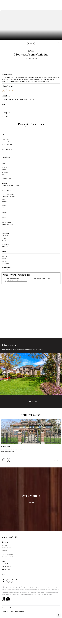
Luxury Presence (15, 608)
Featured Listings (6, 566)
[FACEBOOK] (3, 581)
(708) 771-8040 (5, 545)
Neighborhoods (6, 569)
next (33, 43)
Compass (42, 586)
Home (3, 561)
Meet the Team (6, 564)
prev (29, 43)
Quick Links (5, 574)
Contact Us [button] (31, 502)
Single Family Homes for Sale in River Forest (16, 281)
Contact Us (5, 572)
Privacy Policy (19, 611)
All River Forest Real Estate (12, 278)
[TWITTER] (16, 581)
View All (55, 460)
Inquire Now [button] (31, 64)
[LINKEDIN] (12, 581)
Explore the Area (31, 401)
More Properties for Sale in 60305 (41, 278)
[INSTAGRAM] (8, 581)
